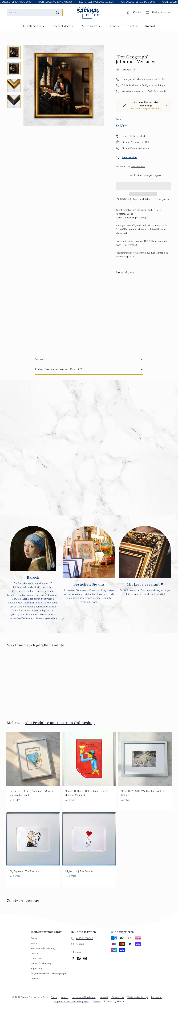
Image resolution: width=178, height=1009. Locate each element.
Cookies (35, 978)
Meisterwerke (89, 26)
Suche (34, 938)
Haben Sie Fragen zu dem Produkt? (58, 369)
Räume (112, 26)
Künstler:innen (32, 26)
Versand (40, 359)
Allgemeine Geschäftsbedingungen (48, 973)
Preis (118, 119)
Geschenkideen (61, 26)
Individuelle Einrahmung (43, 948)
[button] (143, 186)
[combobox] (35, 12)
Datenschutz (37, 958)
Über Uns (132, 26)
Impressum (36, 968)
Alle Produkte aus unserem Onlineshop (60, 722)
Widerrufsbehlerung (41, 963)
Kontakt (150, 26)
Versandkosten (138, 166)
